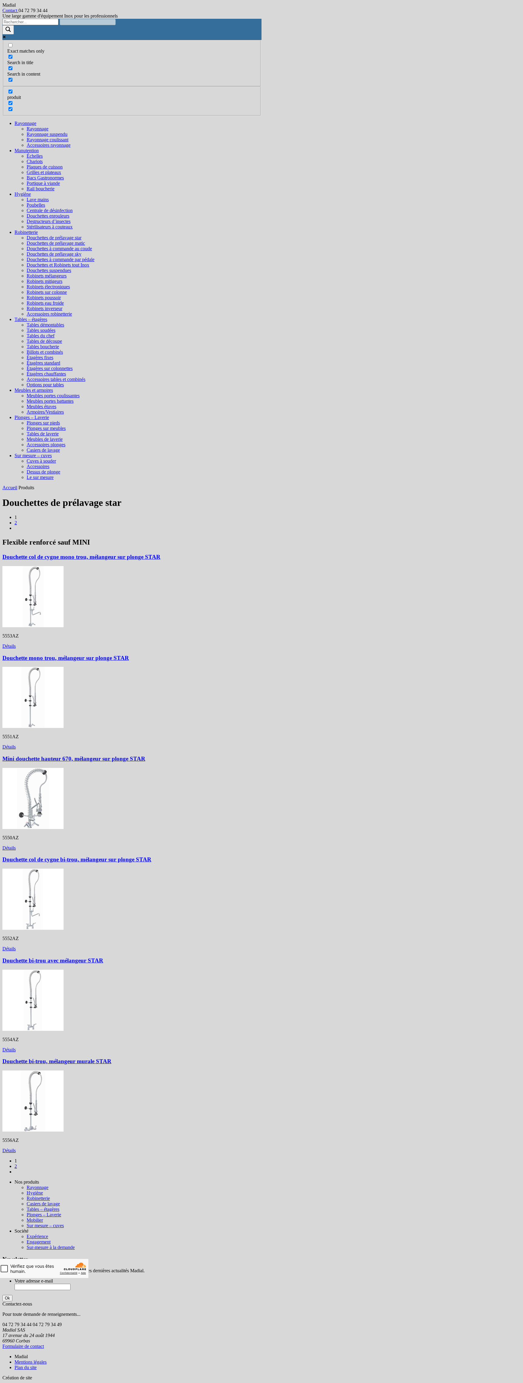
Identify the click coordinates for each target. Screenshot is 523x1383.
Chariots (35, 161)
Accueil (9, 487)
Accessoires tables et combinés (56, 379)
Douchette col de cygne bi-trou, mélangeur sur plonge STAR (76, 859)
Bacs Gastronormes (45, 177)
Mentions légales (31, 1362)
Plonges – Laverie (32, 417)
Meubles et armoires (34, 390)
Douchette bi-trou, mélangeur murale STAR (56, 1061)
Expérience (37, 1236)
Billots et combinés (45, 352)
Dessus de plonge (43, 471)
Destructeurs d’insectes (49, 221)
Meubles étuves (41, 406)
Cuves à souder (41, 461)
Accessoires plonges (46, 444)
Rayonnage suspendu (47, 134)
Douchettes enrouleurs (48, 215)
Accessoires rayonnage (49, 145)
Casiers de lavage (43, 450)
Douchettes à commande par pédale (60, 259)
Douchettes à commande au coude (59, 248)
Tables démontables (45, 324)
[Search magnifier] (8, 29)
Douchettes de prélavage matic (56, 243)
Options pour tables (45, 384)
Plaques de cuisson (45, 166)
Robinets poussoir (44, 297)
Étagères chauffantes (46, 373)
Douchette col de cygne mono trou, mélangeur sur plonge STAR (81, 557)
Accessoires (38, 466)
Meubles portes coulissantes (53, 395)
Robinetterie (26, 232)
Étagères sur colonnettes (50, 368)
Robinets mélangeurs (47, 275)
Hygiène (23, 194)
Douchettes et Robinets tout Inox (58, 264)
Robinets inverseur (44, 308)
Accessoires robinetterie (49, 313)
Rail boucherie (40, 188)
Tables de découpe (44, 341)
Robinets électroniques (48, 286)
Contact (10, 10)
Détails (9, 646)
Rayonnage (25, 123)
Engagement (39, 1241)
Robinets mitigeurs (44, 281)
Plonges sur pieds (43, 422)
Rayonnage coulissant (47, 139)
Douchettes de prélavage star (54, 237)
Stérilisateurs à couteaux (50, 226)
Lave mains (38, 199)
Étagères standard (43, 362)
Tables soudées (41, 330)
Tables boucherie (43, 346)
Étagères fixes (40, 357)
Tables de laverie (43, 433)
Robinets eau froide (45, 303)
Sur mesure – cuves (33, 455)
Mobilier (35, 1220)
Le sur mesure (40, 477)
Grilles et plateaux (44, 172)
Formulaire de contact (23, 1346)
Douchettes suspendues (49, 270)
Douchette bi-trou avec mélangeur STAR (52, 960)
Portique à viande (43, 183)
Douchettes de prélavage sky (54, 254)
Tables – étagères (31, 319)
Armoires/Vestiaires (45, 412)
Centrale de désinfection (50, 210)
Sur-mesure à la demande (51, 1247)
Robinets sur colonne (47, 292)
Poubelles (36, 205)
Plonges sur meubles (46, 428)
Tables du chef (40, 335)
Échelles (35, 156)
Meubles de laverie (45, 439)
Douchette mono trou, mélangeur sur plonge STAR (65, 658)
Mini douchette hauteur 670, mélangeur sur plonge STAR (73, 758)
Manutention (27, 150)
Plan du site (26, 1367)
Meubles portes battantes (50, 401)
